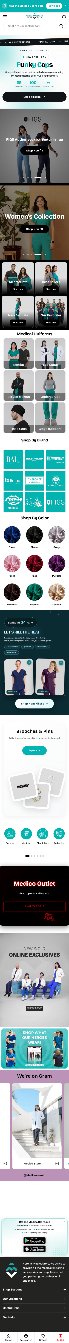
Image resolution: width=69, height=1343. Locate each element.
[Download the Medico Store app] (34, 1244)
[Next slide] (45, 178)
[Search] (61, 26)
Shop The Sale (34, 906)
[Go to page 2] (31, 856)
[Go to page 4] (37, 856)
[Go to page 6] (43, 856)
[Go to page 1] (27, 856)
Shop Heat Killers (34, 703)
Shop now (18, 289)
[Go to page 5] (40, 856)
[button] (30, 177)
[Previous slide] (24, 178)
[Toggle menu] (5, 17)
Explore (34, 750)
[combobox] (34, 26)
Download (54, 5)
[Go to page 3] (34, 856)
